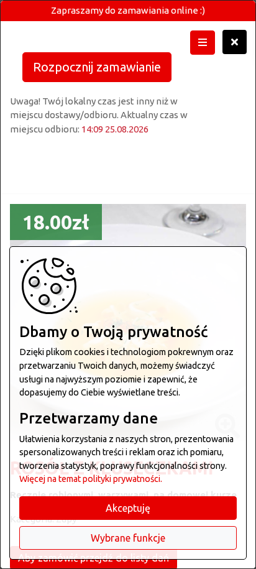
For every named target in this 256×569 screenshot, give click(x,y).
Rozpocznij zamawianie (97, 67)
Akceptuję (128, 508)
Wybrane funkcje (128, 538)
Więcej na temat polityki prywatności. (90, 479)
